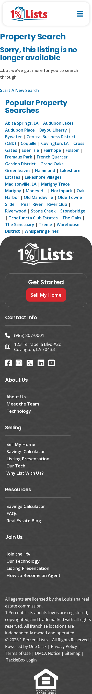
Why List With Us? (25, 473)
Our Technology (23, 561)
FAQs (11, 513)
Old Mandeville (38, 197)
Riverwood (15, 211)
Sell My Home (20, 444)
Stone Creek (43, 211)
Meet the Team (22, 404)
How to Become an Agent (33, 575)
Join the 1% (18, 554)
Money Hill (36, 191)
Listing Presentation (27, 459)
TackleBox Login (21, 660)
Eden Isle (30, 150)
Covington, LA (55, 143)
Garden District (20, 164)
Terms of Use (18, 653)
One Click (38, 646)
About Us (16, 397)
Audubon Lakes (58, 123)
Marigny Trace (55, 184)
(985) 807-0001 (29, 335)
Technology (18, 411)
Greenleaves (17, 170)
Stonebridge (72, 211)
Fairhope (52, 150)
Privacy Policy (64, 646)
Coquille (29, 143)
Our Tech (15, 466)
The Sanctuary (19, 224)
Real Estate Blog (23, 521)
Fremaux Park (18, 157)
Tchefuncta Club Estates (33, 218)
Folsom (72, 150)
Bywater (13, 137)
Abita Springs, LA (22, 123)
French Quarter (52, 157)
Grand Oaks (52, 164)
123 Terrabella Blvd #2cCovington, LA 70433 (37, 346)
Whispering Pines (42, 231)
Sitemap (72, 653)
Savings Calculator (25, 451)
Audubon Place (20, 130)
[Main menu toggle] (80, 14)
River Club (57, 204)
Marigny (13, 191)
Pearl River (32, 204)
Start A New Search (19, 90)
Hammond (45, 170)
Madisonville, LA (21, 184)
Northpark (61, 191)
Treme (45, 224)
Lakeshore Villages (43, 177)
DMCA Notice (47, 653)
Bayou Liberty (53, 130)
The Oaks (71, 218)
